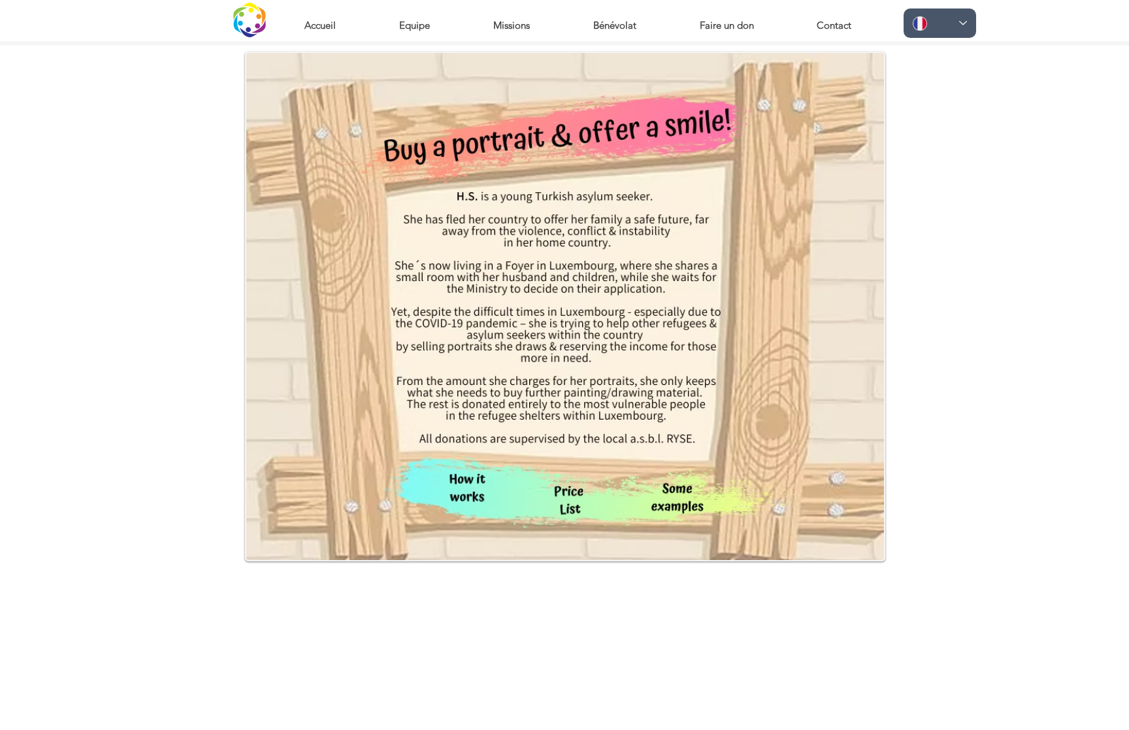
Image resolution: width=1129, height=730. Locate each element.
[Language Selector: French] (940, 23)
